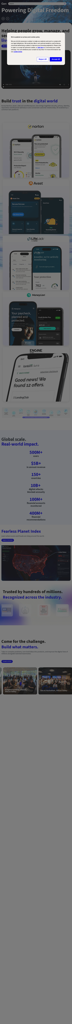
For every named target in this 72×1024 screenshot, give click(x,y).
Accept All (56, 59)
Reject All (43, 59)
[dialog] (36, 49)
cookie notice (17, 52)
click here (40, 47)
